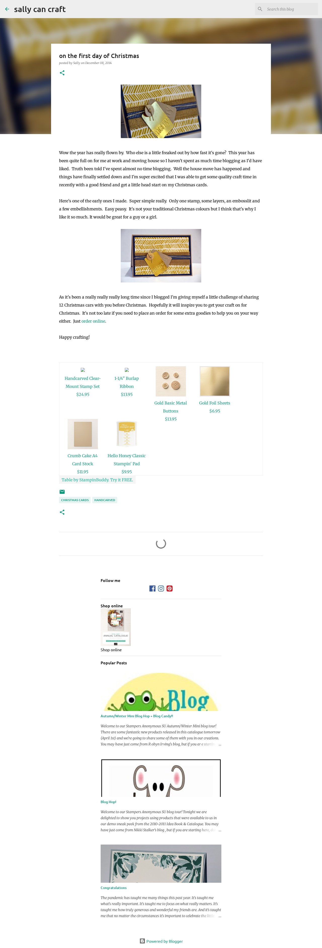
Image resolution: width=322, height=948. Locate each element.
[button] (62, 73)
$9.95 (127, 471)
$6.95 (214, 410)
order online (93, 321)
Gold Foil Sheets (214, 402)
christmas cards (75, 500)
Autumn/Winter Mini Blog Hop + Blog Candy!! (137, 716)
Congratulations (114, 887)
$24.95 (82, 394)
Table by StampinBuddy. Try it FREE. (97, 479)
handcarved (104, 500)
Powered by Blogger (164, 940)
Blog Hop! (108, 801)
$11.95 (82, 471)
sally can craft (40, 9)
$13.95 (127, 394)
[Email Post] (62, 494)
